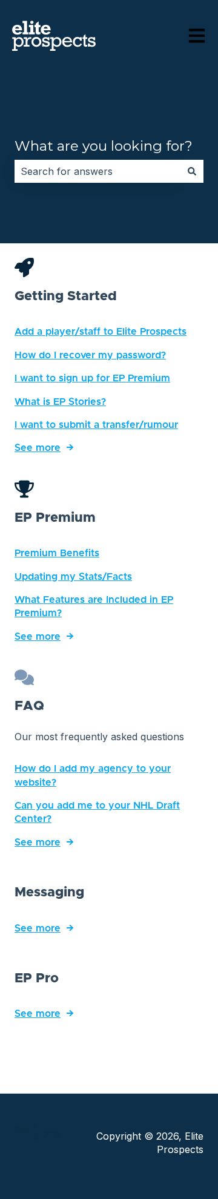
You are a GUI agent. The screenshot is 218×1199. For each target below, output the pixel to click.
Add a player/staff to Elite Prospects (101, 332)
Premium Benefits (57, 553)
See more (38, 448)
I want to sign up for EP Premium (92, 378)
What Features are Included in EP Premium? (94, 606)
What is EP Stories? (60, 402)
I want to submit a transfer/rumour (96, 425)
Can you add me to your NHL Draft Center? (97, 812)
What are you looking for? (104, 145)
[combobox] (97, 171)
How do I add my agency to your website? (93, 775)
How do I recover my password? (90, 355)
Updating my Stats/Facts (73, 577)
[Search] (191, 171)
